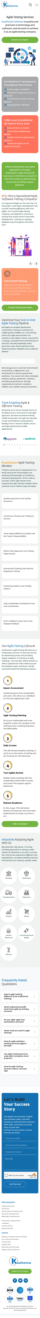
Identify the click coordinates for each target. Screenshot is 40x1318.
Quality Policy (6, 1244)
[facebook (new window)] (15, 1280)
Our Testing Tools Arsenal (10, 1239)
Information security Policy (10, 1247)
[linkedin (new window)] (26, 1280)
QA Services (5, 1209)
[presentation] (30, 263)
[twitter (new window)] (20, 1280)
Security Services (7, 1226)
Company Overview (8, 1206)
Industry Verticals (7, 1228)
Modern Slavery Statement (10, 1249)
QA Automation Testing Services (12, 1211)
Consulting (5, 1223)
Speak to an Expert (20, 40)
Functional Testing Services (10, 1214)
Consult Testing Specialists (20, 308)
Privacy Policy (6, 1242)
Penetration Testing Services (11, 1221)
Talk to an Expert (20, 824)
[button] (4, 445)
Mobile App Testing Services (11, 1216)
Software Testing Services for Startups (14, 1237)
